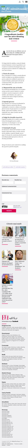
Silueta (19, 377)
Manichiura (7, 348)
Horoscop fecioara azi (7, 423)
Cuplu (24, 327)
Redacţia (3, 445)
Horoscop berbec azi (7, 435)
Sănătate (4, 364)
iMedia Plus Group (16, 441)
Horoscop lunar (6, 419)
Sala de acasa (11, 378)
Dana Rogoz (12, 338)
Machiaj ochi (5, 349)
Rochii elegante (18, 357)
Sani (3, 348)
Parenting (23, 395)
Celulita (20, 348)
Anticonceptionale (18, 366)
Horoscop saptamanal (7, 437)
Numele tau (5, 180)
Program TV (8, 340)
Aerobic (9, 376)
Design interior (17, 395)
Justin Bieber (17, 339)
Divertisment (6, 333)
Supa (3, 385)
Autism (9, 398)
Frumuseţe (5, 345)
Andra (3, 339)
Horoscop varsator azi (7, 430)
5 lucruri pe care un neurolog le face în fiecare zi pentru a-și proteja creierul (20, 241)
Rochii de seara (9, 356)
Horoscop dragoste (6, 415)
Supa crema (22, 385)
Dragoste (4, 327)
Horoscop (4, 410)
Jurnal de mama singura (8, 397)
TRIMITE (9, 211)
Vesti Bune (19, 405)
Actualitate (5, 402)
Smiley (22, 338)
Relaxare (17, 374)
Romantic (9, 327)
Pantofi (12, 357)
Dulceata (7, 385)
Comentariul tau (7, 193)
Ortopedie (9, 369)
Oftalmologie (15, 368)
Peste (15, 384)
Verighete (10, 359)
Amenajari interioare (16, 394)
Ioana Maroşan (14, 161)
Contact (8, 445)
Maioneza (13, 386)
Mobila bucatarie (6, 394)
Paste (8, 384)
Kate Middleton (14, 335)
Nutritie (23, 376)
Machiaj (23, 347)
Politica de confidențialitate (7, 443)
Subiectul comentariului (9, 186)
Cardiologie (9, 368)
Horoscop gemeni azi (7, 422)
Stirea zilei (14, 403)
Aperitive (4, 386)
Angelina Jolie (5, 338)
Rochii (5, 347)
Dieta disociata (13, 377)
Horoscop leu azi (6, 433)
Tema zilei (19, 403)
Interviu (9, 403)
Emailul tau (18, 180)
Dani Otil (17, 338)
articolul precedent (8, 167)
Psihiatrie (15, 369)
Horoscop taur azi (6, 425)
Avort (20, 368)
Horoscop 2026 (5, 411)
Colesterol (11, 366)
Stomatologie (5, 366)
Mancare (4, 384)
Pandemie (6, 406)
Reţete (4, 382)
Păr (3, 347)
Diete (3, 374)
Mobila (23, 394)
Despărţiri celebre (12, 405)
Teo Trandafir (18, 336)
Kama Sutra (15, 328)
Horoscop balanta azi (7, 434)
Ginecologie (22, 365)
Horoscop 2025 (5, 413)
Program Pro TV (16, 340)
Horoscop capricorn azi (7, 426)
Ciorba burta (16, 388)
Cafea (23, 384)
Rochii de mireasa (18, 356)
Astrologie (4, 418)
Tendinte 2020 (5, 360)
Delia (6, 339)
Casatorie (7, 328)
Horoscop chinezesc (7, 417)
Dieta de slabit (5, 377)
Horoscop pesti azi (6, 431)
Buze (16, 348)
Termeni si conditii (18, 443)
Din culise (4, 403)
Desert (8, 386)
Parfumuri (13, 347)
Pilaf (17, 386)
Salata (20, 384)
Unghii (9, 347)
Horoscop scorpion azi (7, 427)
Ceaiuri (8, 365)
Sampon (13, 348)
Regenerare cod (17, 207)
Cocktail (16, 385)
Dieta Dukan (12, 374)
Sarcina (4, 365)
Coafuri (18, 347)
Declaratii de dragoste (13, 330)
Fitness (6, 374)
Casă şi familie (6, 393)
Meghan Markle (6, 335)
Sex (11, 328)
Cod (3, 204)
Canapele (4, 395)
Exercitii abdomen (16, 376)
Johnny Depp (11, 336)
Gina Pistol (11, 339)
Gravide (16, 397)
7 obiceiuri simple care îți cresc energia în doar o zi (7, 240)
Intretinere (4, 376)
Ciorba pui (9, 388)
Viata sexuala (15, 327)
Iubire (3, 328)
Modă (3, 354)
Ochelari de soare (17, 359)
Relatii (20, 327)
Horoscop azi (5, 414)
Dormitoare (10, 395)
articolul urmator (20, 167)
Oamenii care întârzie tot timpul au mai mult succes (7, 263)
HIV (6, 369)
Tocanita (12, 385)
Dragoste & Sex (6, 325)
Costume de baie (6, 357)
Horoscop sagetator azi (7, 429)
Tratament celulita (13, 349)
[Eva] (4, 1)
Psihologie (15, 365)
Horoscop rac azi (6, 421)
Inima (11, 365)
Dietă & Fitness (6, 373)
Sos (17, 384)
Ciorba (11, 384)
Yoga (21, 374)
